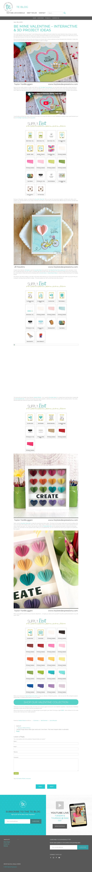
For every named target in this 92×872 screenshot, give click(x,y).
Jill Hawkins (27, 270)
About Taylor (7, 842)
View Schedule (60, 826)
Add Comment (44, 720)
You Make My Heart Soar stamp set (57, 270)
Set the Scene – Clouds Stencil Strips (48, 273)
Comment (16, 757)
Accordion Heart (38, 270)
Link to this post (53, 720)
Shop (34, 18)
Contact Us (55, 18)
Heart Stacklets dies (19, 398)
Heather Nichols (37, 397)
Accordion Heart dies (25, 523)
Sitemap (6, 846)
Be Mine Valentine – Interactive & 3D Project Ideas (45, 28)
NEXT (51, 786)
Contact (42, 13)
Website (16, 752)
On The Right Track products (45, 87)
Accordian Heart (52, 397)
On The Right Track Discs (21, 117)
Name (15, 741)
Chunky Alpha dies (47, 526)
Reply (17, 731)
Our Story (41, 18)
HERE (62, 710)
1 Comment (36, 720)
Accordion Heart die (39, 199)
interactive (28, 778)
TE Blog (47, 18)
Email (15, 746)
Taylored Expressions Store (31, 695)
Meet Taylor (32, 13)
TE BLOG (22, 7)
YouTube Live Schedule (15, 13)
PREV (40, 786)
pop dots (33, 117)
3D (17, 778)
